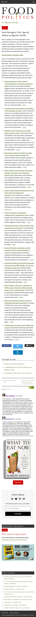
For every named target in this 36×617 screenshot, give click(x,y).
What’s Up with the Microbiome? (14, 364)
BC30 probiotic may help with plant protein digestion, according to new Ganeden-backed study (18, 173)
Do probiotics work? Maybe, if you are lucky (17, 373)
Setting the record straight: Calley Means (15, 605)
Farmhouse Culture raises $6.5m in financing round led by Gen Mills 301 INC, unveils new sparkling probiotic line (19, 265)
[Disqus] (18, 414)
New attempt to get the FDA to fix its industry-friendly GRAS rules (27, 382)
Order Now (18, 482)
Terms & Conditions (14, 612)
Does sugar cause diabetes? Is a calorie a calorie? (18, 599)
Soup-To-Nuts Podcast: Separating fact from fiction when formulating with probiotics (19, 193)
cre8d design (31, 615)
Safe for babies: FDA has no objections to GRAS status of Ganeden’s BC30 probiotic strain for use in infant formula (18, 288)
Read (24, 105)
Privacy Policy (5, 612)
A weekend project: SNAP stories (9, 381)
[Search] (33, 2)
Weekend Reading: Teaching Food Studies (16, 586)
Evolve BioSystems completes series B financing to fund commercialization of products (17, 250)
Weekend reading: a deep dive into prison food (17, 607)
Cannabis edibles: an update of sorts (14, 589)
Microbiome (8, 389)
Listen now (7, 209)
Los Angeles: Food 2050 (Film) (12, 602)
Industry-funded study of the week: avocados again (18, 596)
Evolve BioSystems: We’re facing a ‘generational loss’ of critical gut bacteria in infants (18, 84)
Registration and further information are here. (14, 539)
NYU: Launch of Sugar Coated (14, 534)
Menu (6, 2)
